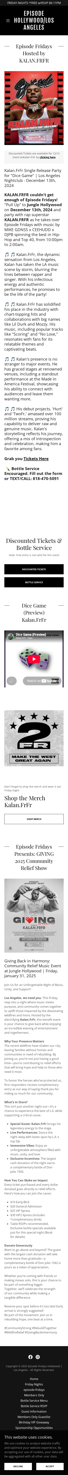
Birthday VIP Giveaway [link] (34, 1422)
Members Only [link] (34, 1395)
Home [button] (34, 1379)
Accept (50, 1466)
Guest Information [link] (34, 1411)
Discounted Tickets (34, 569)
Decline (18, 1466)
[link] (34, 20)
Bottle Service (34, 582)
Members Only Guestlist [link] (34, 1417)
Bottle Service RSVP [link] (34, 1406)
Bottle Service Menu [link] (34, 1401)
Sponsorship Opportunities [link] (34, 1428)
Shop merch (34, 819)
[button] (8, 20)
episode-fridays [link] (34, 1390)
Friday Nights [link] (34, 1384)
